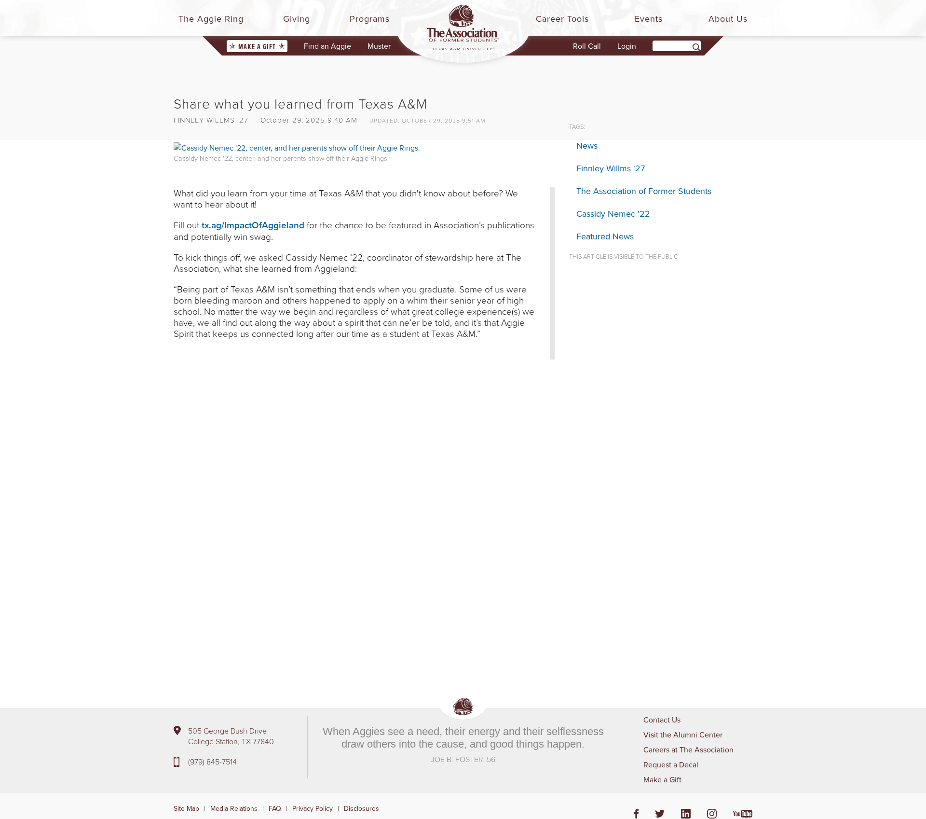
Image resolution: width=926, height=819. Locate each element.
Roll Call (587, 46)
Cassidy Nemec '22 (613, 214)
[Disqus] (364, 511)
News (587, 145)
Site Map (186, 808)
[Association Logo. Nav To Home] (463, 27)
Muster (379, 46)
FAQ (275, 808)
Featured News (605, 236)
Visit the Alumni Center (682, 734)
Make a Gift (257, 46)
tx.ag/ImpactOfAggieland (253, 225)
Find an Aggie (327, 46)
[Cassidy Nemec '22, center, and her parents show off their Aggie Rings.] (297, 146)
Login (626, 46)
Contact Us (662, 719)
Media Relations (234, 808)
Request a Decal (670, 764)
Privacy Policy (312, 808)
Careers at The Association (688, 749)
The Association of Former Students (643, 191)
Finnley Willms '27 (610, 168)
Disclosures (361, 808)
